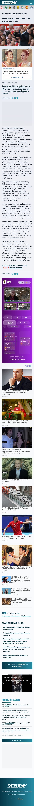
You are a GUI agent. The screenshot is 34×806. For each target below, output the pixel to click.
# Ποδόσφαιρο (26, 616)
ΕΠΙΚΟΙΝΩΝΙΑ (6, 791)
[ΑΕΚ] (10, 7)
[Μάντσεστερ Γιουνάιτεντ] (26, 7)
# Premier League (13, 613)
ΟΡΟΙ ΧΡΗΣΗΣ (28, 791)
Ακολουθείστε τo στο (17, 665)
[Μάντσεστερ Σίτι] (31, 7)
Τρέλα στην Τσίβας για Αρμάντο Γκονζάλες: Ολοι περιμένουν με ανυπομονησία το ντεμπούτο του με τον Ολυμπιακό (17, 641)
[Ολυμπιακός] (1, 7)
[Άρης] (18, 7)
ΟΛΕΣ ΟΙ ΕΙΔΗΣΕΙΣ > (17, 740)
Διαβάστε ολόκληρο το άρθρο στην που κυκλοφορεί (14, 266)
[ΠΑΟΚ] (14, 7)
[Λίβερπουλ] (22, 7)
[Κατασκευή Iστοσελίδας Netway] (19, 799)
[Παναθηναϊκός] (6, 7)
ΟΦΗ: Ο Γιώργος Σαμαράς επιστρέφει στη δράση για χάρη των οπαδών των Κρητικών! (16, 649)
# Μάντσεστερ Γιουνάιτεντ (10, 616)
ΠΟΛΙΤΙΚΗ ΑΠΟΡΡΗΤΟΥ (17, 791)
